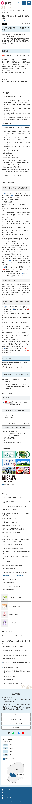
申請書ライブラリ (9, 415)
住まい (15, 10)
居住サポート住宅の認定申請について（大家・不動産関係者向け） (16, 514)
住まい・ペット (9, 10)
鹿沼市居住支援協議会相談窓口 (11, 525)
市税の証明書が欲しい (9, 679)
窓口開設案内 (10, 710)
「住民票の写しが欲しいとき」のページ (13, 243)
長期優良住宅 (6, 562)
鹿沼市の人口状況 (10, 759)
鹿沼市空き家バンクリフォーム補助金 (13, 647)
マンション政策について (9, 536)
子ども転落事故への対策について (12, 498)
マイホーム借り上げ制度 (9, 518)
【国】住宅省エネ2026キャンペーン (14, 384)
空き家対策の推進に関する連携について (13, 548)
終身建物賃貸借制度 (8, 583)
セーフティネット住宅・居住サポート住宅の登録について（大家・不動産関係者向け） (16, 540)
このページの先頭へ (7, 393)
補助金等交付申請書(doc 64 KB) (15, 307)
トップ (3, 10)
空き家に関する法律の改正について (12, 544)
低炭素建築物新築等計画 (9, 579)
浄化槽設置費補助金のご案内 (11, 667)
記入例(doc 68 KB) (20, 309)
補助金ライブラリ (9, 418)
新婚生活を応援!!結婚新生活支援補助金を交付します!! (16, 672)
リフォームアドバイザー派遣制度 (12, 586)
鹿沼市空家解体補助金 (9, 569)
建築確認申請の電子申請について (12, 510)
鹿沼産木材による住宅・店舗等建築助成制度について (16, 552)
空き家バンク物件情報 (9, 676)
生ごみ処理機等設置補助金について (12, 683)
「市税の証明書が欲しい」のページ (12, 254)
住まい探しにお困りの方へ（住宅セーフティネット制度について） (16, 502)
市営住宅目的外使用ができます (11, 522)
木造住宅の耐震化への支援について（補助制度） (16, 572)
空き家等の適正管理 (8, 590)
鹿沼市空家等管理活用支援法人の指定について (15, 529)
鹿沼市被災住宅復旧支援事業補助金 (12, 565)
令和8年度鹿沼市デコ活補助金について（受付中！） (15, 557)
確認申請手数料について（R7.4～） (12, 532)
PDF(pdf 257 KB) (18, 276)
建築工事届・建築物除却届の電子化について (15, 506)
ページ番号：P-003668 (24, 23)
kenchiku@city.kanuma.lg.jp (13, 442)
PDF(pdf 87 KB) (10, 269)
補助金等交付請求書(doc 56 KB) (15, 348)
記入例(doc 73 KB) (20, 350)
